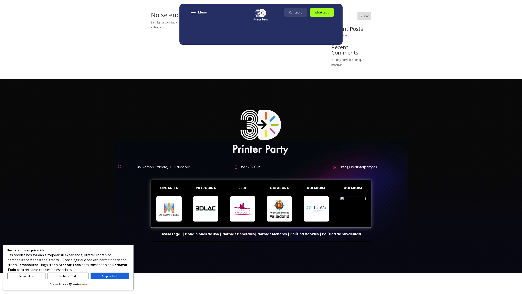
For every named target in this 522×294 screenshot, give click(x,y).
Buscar (364, 16)
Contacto (295, 12)
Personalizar (26, 276)
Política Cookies (304, 234)
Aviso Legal (171, 234)
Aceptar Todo (110, 276)
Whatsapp (322, 12)
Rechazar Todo (68, 276)
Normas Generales (238, 234)
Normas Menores (272, 234)
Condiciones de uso (202, 234)
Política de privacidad (341, 234)
